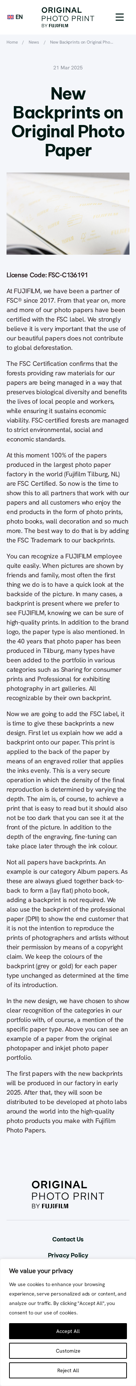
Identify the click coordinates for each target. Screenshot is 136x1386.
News (34, 42)
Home (12, 42)
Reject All (68, 1370)
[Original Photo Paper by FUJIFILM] (68, 17)
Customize (68, 1350)
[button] (120, 17)
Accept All (68, 1331)
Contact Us (68, 1239)
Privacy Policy (68, 1255)
